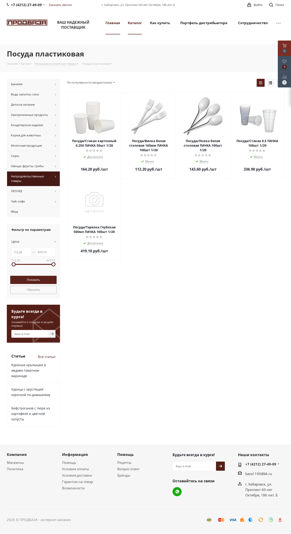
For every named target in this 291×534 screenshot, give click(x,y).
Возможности (73, 488)
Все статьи (46, 356)
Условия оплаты (75, 469)
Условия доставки (77, 475)
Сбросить (33, 290)
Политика (15, 469)
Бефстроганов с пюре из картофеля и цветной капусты (30, 413)
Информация (75, 454)
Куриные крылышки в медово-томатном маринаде (28, 370)
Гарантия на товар (77, 481)
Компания (17, 454)
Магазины (15, 462)
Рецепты (124, 462)
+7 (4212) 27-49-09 (260, 464)
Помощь (69, 462)
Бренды (123, 475)
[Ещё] (278, 22)
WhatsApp (177, 491)
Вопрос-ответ (128, 469)
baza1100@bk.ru (258, 473)
